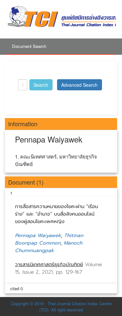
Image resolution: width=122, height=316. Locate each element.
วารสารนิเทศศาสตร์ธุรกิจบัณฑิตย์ (49, 264)
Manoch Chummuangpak (48, 246)
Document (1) (26, 182)
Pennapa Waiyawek (38, 235)
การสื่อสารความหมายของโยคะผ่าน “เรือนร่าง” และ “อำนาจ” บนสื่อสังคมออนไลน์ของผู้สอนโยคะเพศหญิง (56, 214)
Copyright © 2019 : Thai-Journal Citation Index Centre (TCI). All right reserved (61, 306)
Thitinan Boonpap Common (49, 239)
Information (22, 123)
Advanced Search (79, 85)
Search (41, 85)
